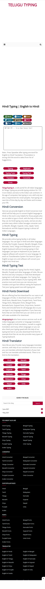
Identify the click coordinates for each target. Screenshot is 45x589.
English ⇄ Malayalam (30, 555)
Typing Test (26, 173)
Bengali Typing (27, 426)
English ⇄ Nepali (28, 566)
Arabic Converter (7, 479)
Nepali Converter (28, 472)
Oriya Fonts (6, 535)
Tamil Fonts (6, 524)
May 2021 (23, 413)
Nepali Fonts (27, 535)
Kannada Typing (28, 433)
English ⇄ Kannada (29, 559)
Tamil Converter (7, 461)
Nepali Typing (27, 440)
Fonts (10, 182)
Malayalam (9, 379)
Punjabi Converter (8, 475)
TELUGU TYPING (22, 4)
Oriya (23, 379)
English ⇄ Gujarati (29, 562)
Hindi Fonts (6, 520)
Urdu (23, 384)
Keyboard (26, 168)
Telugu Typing (6, 433)
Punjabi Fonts (6, 538)
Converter (26, 178)
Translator (10, 178)
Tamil (23, 369)
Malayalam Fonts (28, 524)
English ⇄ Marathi (8, 562)
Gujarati (9, 369)
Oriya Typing (6, 440)
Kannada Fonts (28, 527)
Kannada (9, 374)
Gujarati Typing (28, 437)
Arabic (9, 388)
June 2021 (23, 409)
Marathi (23, 360)
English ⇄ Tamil (7, 555)
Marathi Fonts (6, 531)
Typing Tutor (10, 173)
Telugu (23, 374)
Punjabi (9, 365)
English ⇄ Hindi (7, 551)
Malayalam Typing (29, 429)
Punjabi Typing (7, 444)
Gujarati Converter (29, 468)
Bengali (23, 365)
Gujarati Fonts (27, 531)
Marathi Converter (8, 468)
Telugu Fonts (6, 527)
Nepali (9, 384)
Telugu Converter (7, 464)
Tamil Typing (6, 429)
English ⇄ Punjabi (8, 570)
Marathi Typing (7, 437)
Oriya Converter (7, 472)
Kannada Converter (29, 464)
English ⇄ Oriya (7, 566)
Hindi (9, 360)
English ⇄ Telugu (7, 559)
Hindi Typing (6, 426)
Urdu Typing (27, 444)
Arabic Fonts (6, 542)
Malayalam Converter (30, 461)
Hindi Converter (7, 457)
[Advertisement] (21, 25)
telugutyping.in (7, 319)
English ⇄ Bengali (28, 551)
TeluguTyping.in (8, 188)
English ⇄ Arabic (7, 573)
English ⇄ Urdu (28, 570)
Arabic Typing (6, 448)
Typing (10, 168)
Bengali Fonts (27, 520)
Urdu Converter (28, 475)
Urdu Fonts (26, 538)
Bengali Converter (29, 457)
